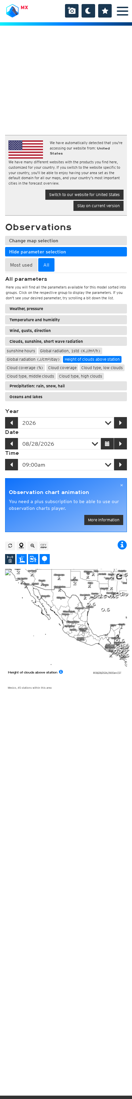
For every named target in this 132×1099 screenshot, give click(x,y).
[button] (119, 576)
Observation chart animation (49, 492)
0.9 (123, 594)
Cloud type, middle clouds (30, 376)
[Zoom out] (32, 546)
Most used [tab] (21, 265)
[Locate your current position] (21, 546)
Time (12, 453)
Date (12, 432)
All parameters (26, 279)
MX (24, 7)
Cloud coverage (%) (25, 367)
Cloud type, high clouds (80, 376)
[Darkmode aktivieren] (88, 11)
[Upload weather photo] (72, 11)
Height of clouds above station (92, 359)
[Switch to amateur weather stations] (22, 559)
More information (103, 519)
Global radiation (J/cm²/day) (33, 359)
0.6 (113, 596)
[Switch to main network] (10, 559)
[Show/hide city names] (43, 546)
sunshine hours (21, 350)
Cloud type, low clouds (102, 367)
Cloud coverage (62, 367)
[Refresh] (10, 546)
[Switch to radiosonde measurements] (45, 559)
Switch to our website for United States (84, 194)
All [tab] (46, 265)
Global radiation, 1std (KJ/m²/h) (70, 350)
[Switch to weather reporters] (33, 559)
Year (12, 411)
